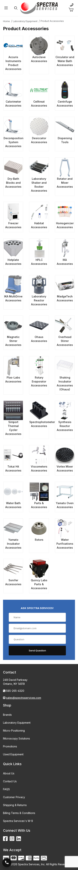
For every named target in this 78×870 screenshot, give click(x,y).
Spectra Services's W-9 (18, 820)
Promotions (10, 746)
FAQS (6, 789)
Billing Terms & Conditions (19, 813)
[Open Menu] (6, 8)
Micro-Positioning (14, 730)
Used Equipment (13, 754)
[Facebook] (5, 839)
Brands (7, 714)
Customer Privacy (14, 797)
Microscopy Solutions (16, 738)
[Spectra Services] (39, 7)
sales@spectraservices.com (23, 697)
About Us (8, 773)
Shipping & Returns (15, 805)
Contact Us (10, 781)
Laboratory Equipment (16, 722)
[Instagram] (12, 839)
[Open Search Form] (15, 8)
